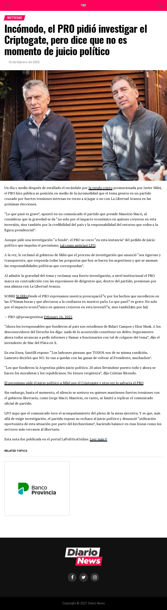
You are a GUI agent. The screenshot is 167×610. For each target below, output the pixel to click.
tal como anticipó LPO (77, 245)
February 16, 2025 (58, 316)
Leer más (97, 439)
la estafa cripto (100, 187)
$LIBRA (22, 296)
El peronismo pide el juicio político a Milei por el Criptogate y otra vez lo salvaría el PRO (74, 382)
